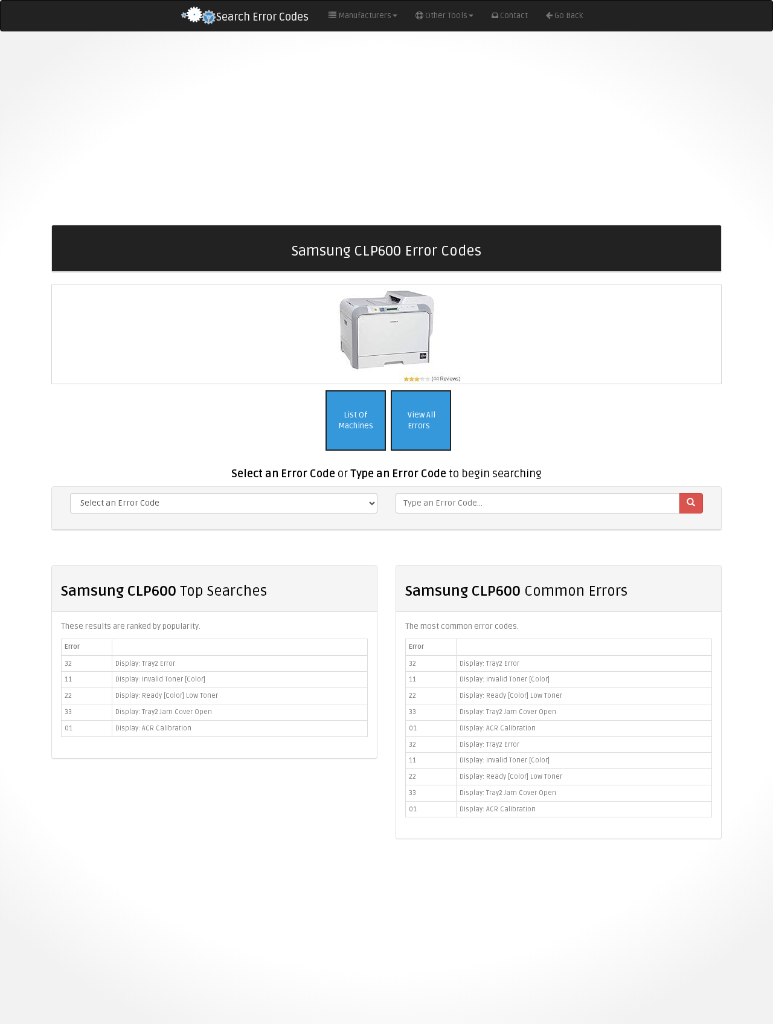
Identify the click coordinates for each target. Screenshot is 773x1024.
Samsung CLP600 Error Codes (386, 251)
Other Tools (446, 16)
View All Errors (420, 420)
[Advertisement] (386, 128)
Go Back (568, 16)
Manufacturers (364, 16)
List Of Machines (355, 420)
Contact (514, 16)
